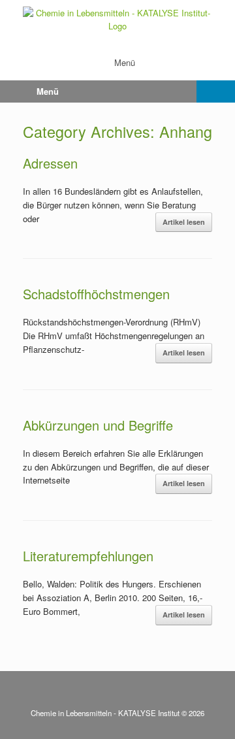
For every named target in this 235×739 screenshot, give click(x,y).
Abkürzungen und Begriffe (98, 425)
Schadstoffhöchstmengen (96, 293)
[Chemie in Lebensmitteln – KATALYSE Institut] (117, 19)
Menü (124, 62)
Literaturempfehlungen (88, 555)
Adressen (50, 163)
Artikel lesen (184, 222)
